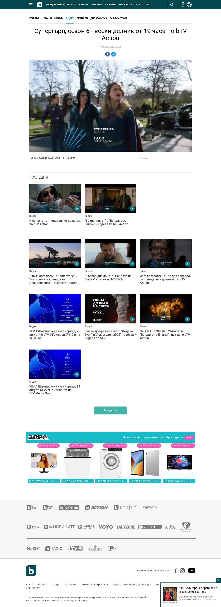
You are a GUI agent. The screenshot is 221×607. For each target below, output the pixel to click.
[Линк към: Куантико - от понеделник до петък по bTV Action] (55, 210)
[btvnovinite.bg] (60, 526)
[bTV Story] (128, 507)
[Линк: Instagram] (181, 570)
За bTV (139, 4)
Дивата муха (98, 18)
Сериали (82, 18)
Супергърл (46, 158)
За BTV (29, 584)
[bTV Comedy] (51, 507)
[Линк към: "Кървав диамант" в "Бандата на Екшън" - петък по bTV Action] (110, 265)
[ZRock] (116, 548)
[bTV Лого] (31, 570)
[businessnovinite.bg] (88, 527)
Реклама (42, 584)
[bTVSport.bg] (151, 526)
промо (70, 158)
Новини (97, 4)
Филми (83, 4)
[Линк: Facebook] (174, 570)
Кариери (55, 584)
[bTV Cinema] (72, 507)
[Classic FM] (98, 548)
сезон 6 (59, 158)
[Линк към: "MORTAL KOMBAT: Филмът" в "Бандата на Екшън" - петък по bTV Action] (166, 320)
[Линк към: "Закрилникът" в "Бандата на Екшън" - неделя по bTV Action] (110, 210)
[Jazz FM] (78, 548)
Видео (70, 18)
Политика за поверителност (94, 584)
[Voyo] (108, 526)
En (148, 4)
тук (189, 437)
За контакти (70, 584)
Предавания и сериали (61, 4)
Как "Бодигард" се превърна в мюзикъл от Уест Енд (198, 590)
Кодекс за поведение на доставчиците (132, 584)
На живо (110, 4)
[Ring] (153, 507)
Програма (125, 4)
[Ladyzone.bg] (127, 527)
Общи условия (33, 588)
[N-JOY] (36, 548)
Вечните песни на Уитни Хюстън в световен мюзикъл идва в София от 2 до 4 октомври (189, 599)
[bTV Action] (99, 507)
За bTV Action (118, 18)
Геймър (34, 18)
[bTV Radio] (56, 548)
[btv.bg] (35, 507)
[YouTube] (190, 570)
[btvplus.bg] (35, 527)
